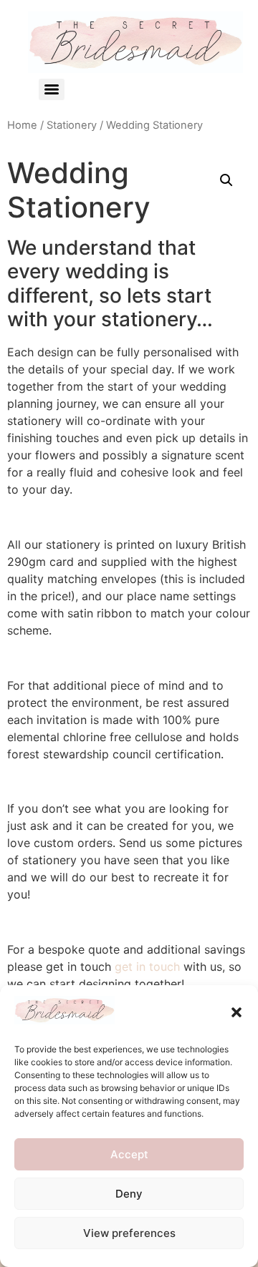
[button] (236, 1012)
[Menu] (51, 89)
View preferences (129, 1233)
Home (22, 125)
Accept (129, 1154)
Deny (129, 1193)
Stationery (72, 125)
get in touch (147, 966)
